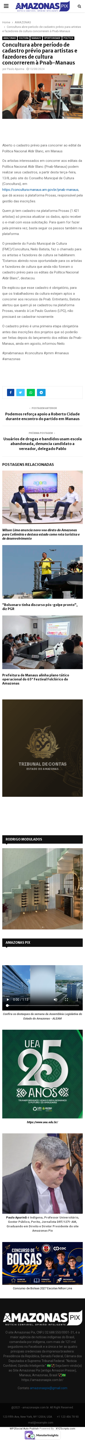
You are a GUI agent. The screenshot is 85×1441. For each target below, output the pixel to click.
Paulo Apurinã (16, 1217)
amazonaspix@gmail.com (48, 1388)
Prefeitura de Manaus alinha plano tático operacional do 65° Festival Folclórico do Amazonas (35, 679)
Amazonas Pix (18, 943)
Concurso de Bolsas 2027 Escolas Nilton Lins (42, 1288)
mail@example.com (40, 1422)
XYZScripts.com (65, 1428)
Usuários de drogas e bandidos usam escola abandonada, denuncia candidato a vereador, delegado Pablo (42, 444)
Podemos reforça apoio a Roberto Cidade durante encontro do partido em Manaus (42, 416)
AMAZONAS (9, 38)
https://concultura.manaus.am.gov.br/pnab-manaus (40, 190)
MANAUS (36, 38)
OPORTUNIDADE (52, 38)
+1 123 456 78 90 (68, 1416)
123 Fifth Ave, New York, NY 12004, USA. (28, 1416)
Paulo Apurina (15, 69)
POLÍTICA (68, 38)
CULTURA (24, 38)
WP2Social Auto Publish (24, 1428)
